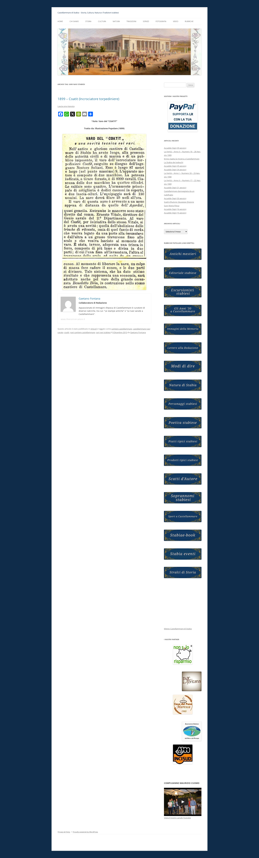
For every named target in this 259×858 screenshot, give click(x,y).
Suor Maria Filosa (171, 205)
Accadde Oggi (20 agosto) (175, 198)
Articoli (94, 328)
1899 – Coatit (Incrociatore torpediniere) (88, 99)
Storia (88, 21)
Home (60, 21)
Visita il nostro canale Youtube (177, 817)
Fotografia (161, 21)
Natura (116, 21)
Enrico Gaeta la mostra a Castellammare (181, 158)
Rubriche (189, 21)
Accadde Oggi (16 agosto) (175, 209)
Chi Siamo (74, 21)
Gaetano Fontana (138, 332)
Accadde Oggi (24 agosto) (175, 169)
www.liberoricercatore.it (73, 319)
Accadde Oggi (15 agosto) (175, 212)
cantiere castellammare (121, 328)
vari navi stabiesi (103, 332)
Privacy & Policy (64, 832)
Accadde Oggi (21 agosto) (175, 187)
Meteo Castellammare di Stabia (178, 628)
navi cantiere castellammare (82, 332)
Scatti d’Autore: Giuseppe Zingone (179, 202)
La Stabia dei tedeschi (173, 162)
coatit (66, 332)
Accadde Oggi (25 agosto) (175, 166)
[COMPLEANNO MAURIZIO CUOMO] (182, 802)
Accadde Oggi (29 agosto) (175, 148)
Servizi (146, 21)
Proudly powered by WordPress (85, 832)
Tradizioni (131, 21)
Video (175, 21)
